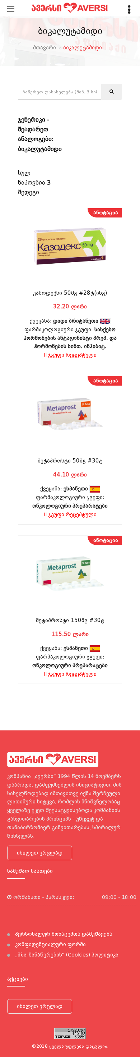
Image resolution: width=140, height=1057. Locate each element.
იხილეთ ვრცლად (39, 853)
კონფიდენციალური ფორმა (50, 944)
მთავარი (44, 47)
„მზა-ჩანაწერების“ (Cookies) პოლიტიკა (66, 955)
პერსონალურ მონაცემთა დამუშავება (63, 934)
